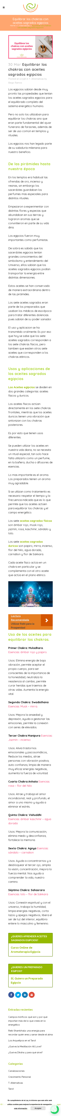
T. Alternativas (23, 25)
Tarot (11, 1089)
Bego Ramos (15, 82)
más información (20, 1108)
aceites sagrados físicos (36, 521)
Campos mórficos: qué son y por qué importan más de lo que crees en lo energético (27, 1021)
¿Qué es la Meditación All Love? (25, 1046)
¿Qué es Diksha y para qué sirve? (25, 1052)
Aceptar (38, 1108)
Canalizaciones (16, 1071)
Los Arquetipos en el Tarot (22, 1040)
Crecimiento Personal (19, 1077)
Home (12, 25)
